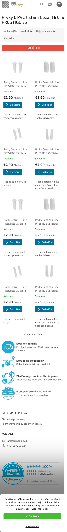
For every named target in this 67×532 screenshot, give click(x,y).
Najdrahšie (27, 31)
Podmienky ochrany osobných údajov (22, 423)
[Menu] (59, 4)
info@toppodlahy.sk (17, 440)
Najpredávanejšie (46, 31)
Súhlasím (34, 516)
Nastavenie (32, 526)
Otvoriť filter (33, 47)
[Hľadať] (41, 4)
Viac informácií (40, 508)
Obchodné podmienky (13, 419)
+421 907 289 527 (16, 445)
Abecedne (8, 38)
